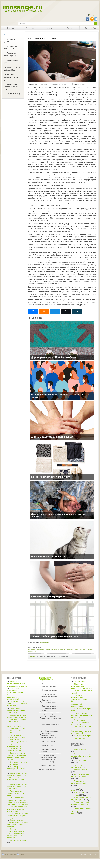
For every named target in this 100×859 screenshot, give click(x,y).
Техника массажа (81, 770)
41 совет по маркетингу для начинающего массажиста (81, 686)
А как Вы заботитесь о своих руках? (52, 437)
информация (32, 651)
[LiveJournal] (77, 311)
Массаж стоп (79, 792)
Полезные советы (81, 682)
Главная (10, 28)
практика (69, 649)
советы (62, 649)
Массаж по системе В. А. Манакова (50, 726)
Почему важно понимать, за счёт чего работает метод (16, 737)
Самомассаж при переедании (48, 596)
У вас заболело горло (82, 736)
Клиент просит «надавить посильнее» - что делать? (16, 710)
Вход (86, 15)
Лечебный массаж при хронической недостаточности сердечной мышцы (50, 734)
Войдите (32, 656)
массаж (90, 649)
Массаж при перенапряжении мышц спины (16, 769)
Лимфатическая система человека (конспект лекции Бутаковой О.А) (48, 759)
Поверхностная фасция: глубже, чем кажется (15, 793)
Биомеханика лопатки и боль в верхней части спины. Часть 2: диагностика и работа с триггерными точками (17, 777)
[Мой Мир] (55, 311)
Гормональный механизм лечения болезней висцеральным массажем (51, 718)
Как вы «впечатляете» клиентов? (50, 477)
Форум (49, 28)
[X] (66, 311)
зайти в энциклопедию (47, 769)
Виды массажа (12, 60)
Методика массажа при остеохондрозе (80, 775)
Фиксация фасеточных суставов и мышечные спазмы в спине (17, 809)
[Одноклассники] (44, 311)
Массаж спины (80, 749)
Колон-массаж (47, 745)
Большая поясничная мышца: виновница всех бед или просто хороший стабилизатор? (81, 730)
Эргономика (11, 94)
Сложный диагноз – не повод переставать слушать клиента (17, 744)
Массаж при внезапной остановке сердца (50, 685)
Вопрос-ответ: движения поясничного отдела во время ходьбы (17, 684)
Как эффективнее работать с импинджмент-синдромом (17, 704)
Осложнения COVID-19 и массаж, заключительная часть (60, 395)
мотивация (40, 649)
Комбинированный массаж (48, 750)
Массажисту (11, 39)
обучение (83, 649)
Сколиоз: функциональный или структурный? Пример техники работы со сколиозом (15, 833)
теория (76, 649)
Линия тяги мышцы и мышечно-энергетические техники (59, 515)
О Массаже (30, 28)
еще (8, 842)
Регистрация (93, 15)
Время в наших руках (18, 840)
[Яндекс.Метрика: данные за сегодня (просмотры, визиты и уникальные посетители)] (9, 854)
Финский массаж (48, 766)
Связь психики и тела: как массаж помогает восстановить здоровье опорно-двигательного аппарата (17, 728)
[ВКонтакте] (33, 311)
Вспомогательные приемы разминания (49, 695)
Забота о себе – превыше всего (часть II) (55, 636)
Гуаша (76, 795)
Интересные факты (49, 690)
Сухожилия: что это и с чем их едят (17, 763)
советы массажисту (52, 649)
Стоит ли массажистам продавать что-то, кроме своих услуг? (17, 816)
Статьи (69, 28)
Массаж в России (48, 741)
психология (31, 649)
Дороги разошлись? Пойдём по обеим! (53, 357)
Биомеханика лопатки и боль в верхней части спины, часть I (17, 786)
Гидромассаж (79, 738)
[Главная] (23, 9)
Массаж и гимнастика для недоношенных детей (49, 708)
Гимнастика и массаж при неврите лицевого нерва (81, 811)
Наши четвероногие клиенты (48, 556)
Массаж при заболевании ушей (48, 701)
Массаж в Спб (90, 28)
